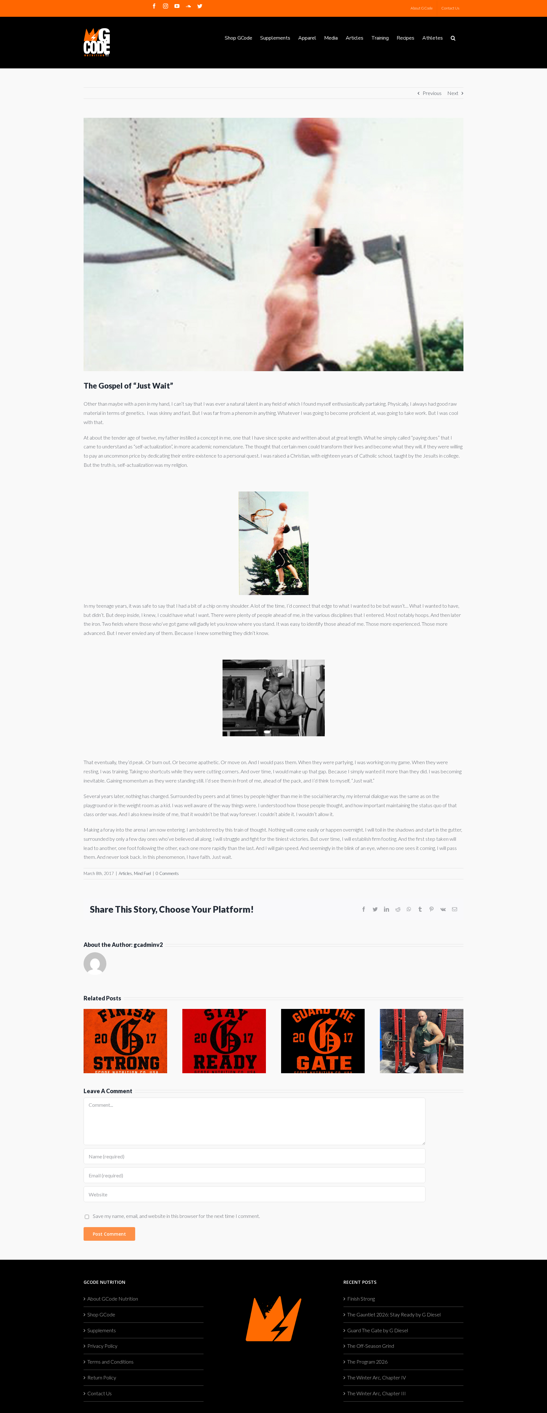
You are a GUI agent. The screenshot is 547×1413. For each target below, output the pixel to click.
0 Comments (167, 873)
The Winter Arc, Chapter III (376, 1393)
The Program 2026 (367, 1362)
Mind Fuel (142, 873)
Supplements (101, 1330)
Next (452, 93)
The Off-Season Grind (370, 1346)
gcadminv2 (148, 944)
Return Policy (101, 1377)
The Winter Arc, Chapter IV (376, 1377)
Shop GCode (101, 1314)
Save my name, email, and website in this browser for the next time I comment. (176, 1216)
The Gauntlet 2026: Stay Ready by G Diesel (394, 1314)
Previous (432, 93)
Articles (125, 873)
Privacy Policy (102, 1346)
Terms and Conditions (110, 1362)
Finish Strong (361, 1299)
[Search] (453, 37)
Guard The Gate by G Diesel (377, 1330)
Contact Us (99, 1393)
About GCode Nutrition (112, 1299)
